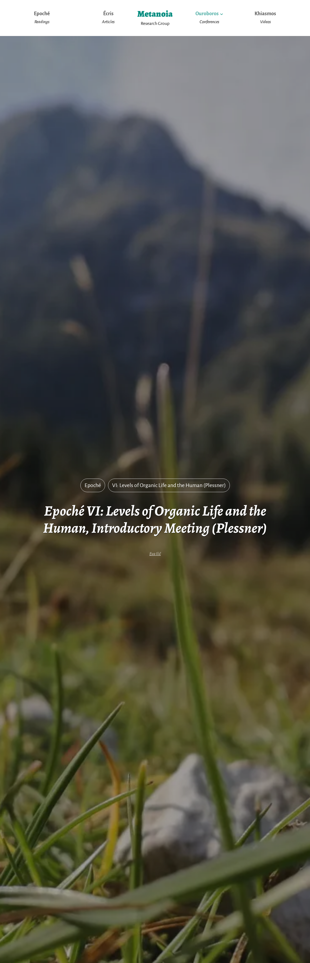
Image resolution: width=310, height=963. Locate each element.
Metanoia (155, 14)
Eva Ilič (155, 553)
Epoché (93, 485)
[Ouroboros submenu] (221, 13)
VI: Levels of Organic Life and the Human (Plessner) (169, 485)
